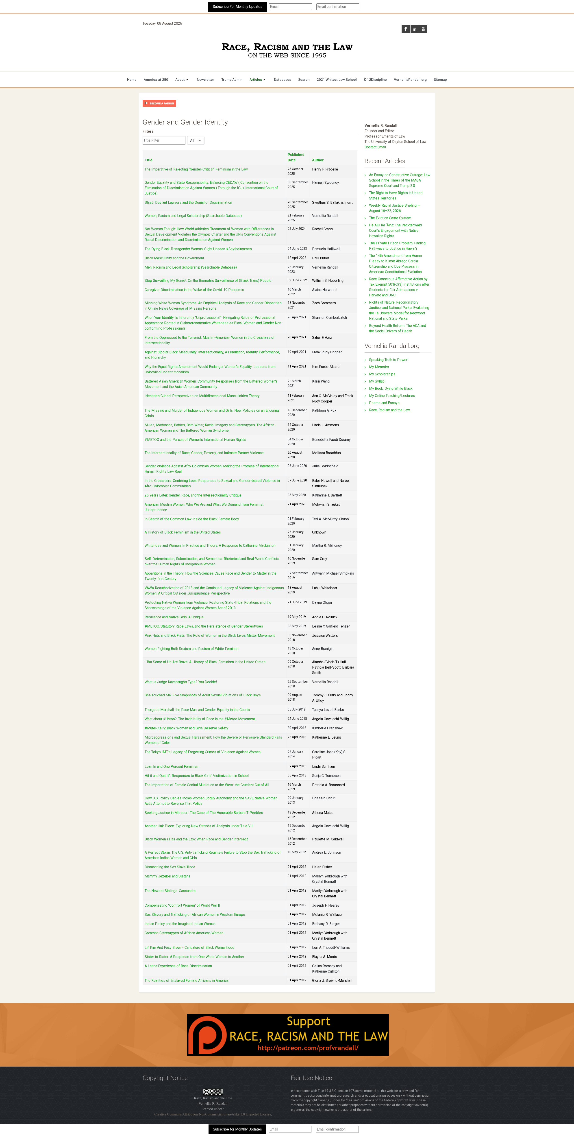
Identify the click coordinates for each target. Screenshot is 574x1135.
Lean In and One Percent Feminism (172, 766)
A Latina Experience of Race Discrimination (178, 966)
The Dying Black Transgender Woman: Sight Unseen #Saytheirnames (198, 249)
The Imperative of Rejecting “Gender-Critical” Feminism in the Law (196, 169)
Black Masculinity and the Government (174, 258)
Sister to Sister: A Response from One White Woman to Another (194, 957)
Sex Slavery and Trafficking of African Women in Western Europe (195, 914)
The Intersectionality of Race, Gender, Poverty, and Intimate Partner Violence (204, 453)
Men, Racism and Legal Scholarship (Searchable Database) (191, 267)
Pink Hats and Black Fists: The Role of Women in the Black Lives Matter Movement (210, 635)
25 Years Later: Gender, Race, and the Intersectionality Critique (193, 495)
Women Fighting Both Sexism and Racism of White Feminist (192, 649)
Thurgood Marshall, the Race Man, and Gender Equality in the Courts (197, 710)
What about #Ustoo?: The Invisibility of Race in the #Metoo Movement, (200, 719)
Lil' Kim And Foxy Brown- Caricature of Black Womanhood (189, 947)
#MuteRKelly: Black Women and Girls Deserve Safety (186, 728)
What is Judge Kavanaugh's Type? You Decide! (181, 682)
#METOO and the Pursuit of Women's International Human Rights (195, 439)
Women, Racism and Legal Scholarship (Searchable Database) (193, 216)
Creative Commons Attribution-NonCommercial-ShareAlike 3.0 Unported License (212, 1114)
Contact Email (375, 147)
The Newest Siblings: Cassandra (170, 891)
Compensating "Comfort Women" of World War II (182, 905)
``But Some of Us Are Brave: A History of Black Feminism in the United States (205, 662)
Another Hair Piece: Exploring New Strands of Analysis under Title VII (199, 826)
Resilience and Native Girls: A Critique (174, 617)
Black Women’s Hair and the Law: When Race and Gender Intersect (196, 839)
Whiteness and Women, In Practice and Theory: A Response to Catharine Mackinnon (210, 545)
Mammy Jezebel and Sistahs (167, 876)
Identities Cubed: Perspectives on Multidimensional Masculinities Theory (202, 396)
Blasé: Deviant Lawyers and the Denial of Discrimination (188, 202)
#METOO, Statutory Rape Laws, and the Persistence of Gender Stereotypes (204, 626)
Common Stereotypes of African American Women (184, 933)
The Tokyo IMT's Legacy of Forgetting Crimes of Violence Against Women (203, 752)
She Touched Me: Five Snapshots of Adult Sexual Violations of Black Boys (203, 695)
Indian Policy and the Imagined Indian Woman (180, 924)
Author (318, 160)
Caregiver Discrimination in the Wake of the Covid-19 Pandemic (194, 290)
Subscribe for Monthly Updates (237, 1129)
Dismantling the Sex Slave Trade (170, 867)
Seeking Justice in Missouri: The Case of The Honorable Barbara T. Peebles (204, 813)
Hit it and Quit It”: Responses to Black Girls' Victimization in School (197, 776)
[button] (182, 79)
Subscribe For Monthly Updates (237, 6)
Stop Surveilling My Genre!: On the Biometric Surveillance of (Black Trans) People (208, 280)
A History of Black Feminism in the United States (183, 532)
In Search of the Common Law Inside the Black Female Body (192, 519)
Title (148, 160)
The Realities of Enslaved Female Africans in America (186, 980)
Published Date (296, 157)
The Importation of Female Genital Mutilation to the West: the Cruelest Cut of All (207, 785)
